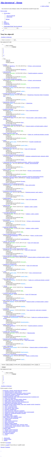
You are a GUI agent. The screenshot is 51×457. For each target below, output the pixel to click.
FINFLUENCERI (7, 72)
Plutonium (13, 280)
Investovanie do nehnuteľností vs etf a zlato (12, 191)
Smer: (33, 364)
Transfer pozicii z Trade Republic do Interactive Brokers (15, 354)
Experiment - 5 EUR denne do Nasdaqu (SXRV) (13, 316)
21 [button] (3, 55)
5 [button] (3, 53)
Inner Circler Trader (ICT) (8, 278)
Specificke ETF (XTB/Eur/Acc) (10, 264)
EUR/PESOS (6, 308)
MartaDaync (12, 66)
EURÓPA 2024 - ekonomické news (10, 331)
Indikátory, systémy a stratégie (31, 206)
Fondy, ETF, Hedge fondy (30, 149)
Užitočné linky (29, 103)
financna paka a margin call (9, 102)
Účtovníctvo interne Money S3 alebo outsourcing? (13, 155)
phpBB (7, 445)
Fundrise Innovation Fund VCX (10, 147)
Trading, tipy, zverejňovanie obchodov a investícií (38, 134)
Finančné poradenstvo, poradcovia (35, 73)
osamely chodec (13, 141)
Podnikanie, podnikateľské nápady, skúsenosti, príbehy (37, 156)
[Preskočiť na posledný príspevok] (26, 69)
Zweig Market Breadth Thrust (9, 212)
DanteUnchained (13, 347)
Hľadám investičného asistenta (9, 116)
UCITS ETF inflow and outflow (10, 293)
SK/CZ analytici (6, 219)
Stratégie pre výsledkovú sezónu (10, 227)
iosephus (11, 110)
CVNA (4, 271)
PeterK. (11, 156)
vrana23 (11, 355)
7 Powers (5, 286)
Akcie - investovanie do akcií (32, 110)
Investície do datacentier (8, 109)
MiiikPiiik (12, 301)
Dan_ (11, 163)
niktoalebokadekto (15, 317)
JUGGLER (12, 73)
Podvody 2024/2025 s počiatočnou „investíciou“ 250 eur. (15, 256)
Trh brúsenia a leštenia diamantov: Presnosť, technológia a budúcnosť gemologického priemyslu (23, 176)
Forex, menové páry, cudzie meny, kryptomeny (37, 310)
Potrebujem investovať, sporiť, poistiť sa (34, 192)
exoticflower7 (13, 325)
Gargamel (12, 310)
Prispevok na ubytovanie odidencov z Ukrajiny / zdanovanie (15, 338)
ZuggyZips (12, 94)
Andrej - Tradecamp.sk (8, 346)
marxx (11, 185)
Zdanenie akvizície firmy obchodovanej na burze (13, 183)
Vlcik (11, 192)
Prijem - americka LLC (8, 324)
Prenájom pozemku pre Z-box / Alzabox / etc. (12, 93)
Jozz (11, 250)
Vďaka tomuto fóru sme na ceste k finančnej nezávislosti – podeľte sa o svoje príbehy (21, 162)
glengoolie (12, 221)
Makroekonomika (28, 287)
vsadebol (11, 87)
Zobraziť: (4, 364)
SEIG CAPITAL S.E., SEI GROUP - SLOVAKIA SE (14, 300)
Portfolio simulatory (7, 198)
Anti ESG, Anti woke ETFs (9, 241)
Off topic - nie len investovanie (34, 66)
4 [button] (3, 51)
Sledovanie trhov (6, 205)
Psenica (4, 140)
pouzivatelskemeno (14, 235)
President (5, 64)
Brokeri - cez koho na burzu (36, 235)
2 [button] (3, 49)
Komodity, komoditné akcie (35, 141)
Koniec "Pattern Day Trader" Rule (10, 133)
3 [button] (3, 50)
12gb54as (12, 265)
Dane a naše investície (30, 185)
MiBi (12, 126)
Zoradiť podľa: (17, 364)
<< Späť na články (44, 6)
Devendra (12, 177)
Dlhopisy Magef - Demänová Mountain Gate (12, 124)
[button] (3, 44)
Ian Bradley (8, 442)
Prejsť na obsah (4, 11)
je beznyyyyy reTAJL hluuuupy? (10, 86)
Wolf (11, 149)
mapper (11, 103)
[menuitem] (10, 15)
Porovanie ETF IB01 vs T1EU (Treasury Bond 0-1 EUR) (15, 248)
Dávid (12, 117)
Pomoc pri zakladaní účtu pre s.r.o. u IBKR (12, 234)
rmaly (11, 340)
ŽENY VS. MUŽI (7, 169)
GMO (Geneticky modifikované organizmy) (12, 79)
